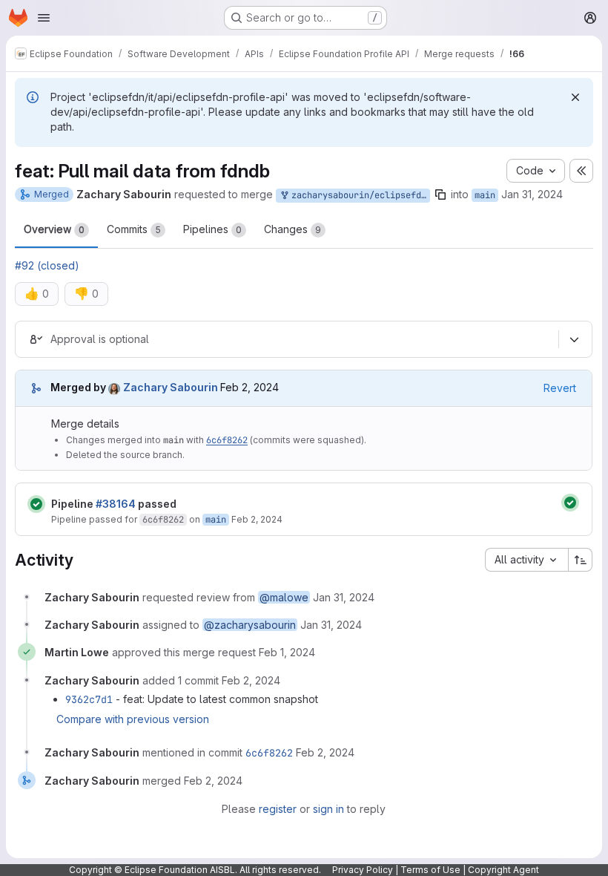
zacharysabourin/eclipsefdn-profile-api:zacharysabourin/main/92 (358, 195)
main (485, 195)
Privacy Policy (362, 869)
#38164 (116, 503)
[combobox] (526, 560)
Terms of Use (430, 869)
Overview (54, 229)
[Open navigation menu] (44, 18)
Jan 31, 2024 (532, 194)
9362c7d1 (89, 699)
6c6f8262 (227, 440)
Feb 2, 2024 (256, 519)
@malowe (284, 597)
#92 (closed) (47, 265)
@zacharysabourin (250, 624)
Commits (134, 229)
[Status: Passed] (36, 504)
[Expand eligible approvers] (574, 339)
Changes (292, 229)
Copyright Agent (503, 869)
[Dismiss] (575, 97)
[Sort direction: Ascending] (580, 560)
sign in (328, 809)
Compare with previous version (132, 719)
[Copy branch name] (440, 194)
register (278, 809)
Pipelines (212, 229)
